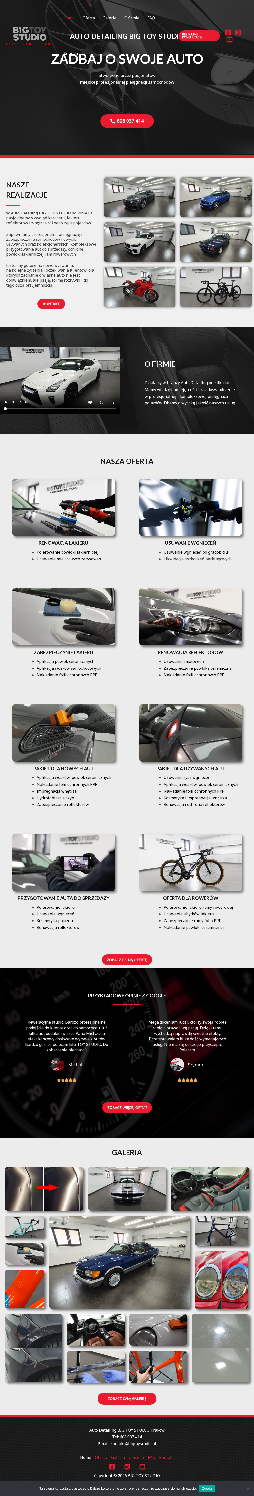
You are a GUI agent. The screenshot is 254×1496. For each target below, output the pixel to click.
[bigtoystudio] (30, 35)
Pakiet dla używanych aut (190, 768)
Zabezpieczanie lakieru (63, 652)
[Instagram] (237, 32)
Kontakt (71, 53)
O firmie (131, 18)
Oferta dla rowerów (190, 898)
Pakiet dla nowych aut (63, 768)
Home (69, 18)
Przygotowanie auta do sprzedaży (63, 898)
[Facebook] (228, 32)
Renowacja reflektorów (190, 652)
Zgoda (207, 1488)
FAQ (151, 18)
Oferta (89, 18)
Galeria (109, 18)
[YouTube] (229, 39)
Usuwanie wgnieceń (190, 543)
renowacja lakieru (63, 543)
